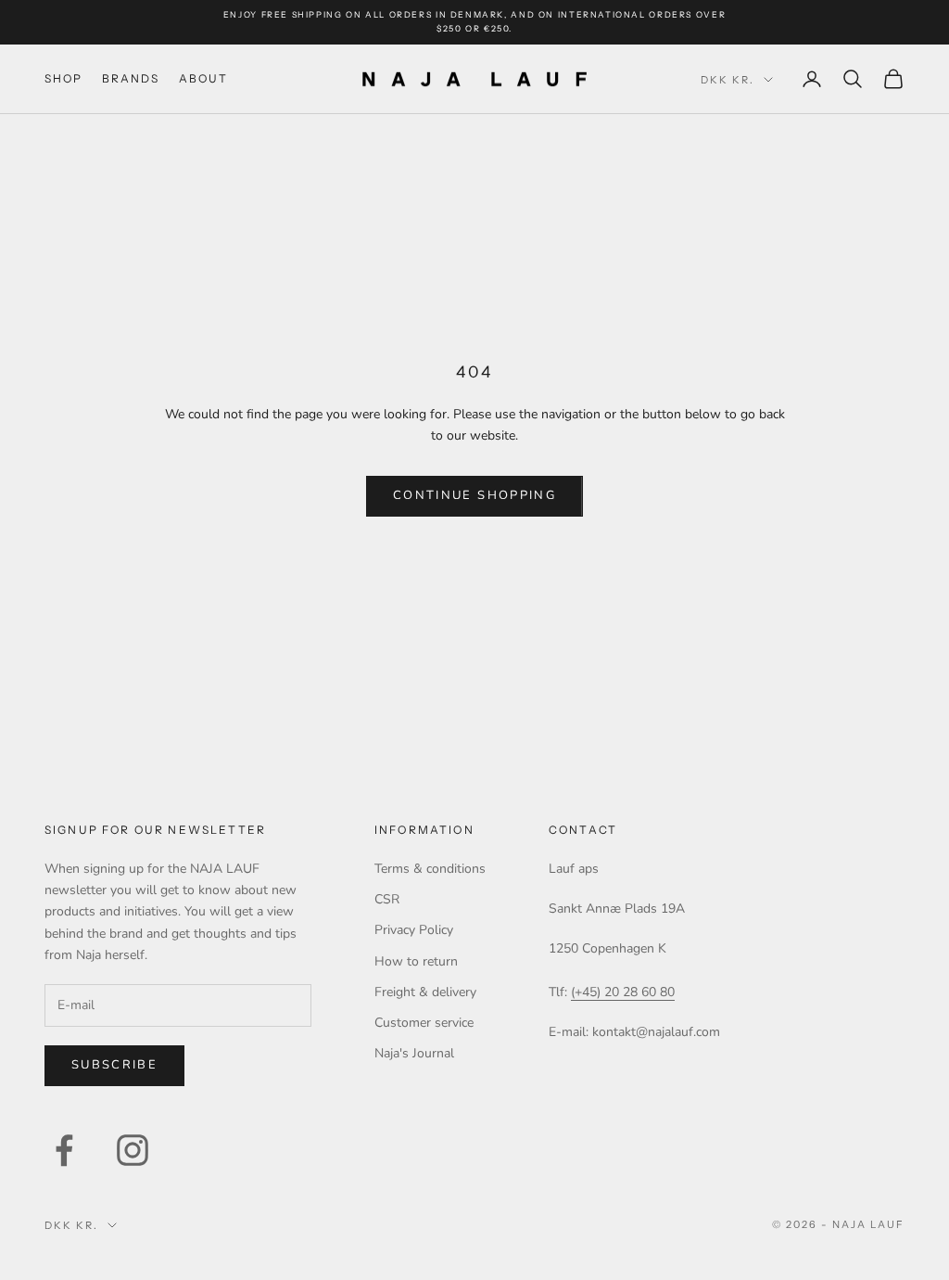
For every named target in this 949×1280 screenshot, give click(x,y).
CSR (386, 899)
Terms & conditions (430, 868)
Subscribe (114, 1064)
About (204, 78)
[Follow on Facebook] (63, 1150)
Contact (583, 830)
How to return (416, 961)
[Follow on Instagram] (132, 1150)
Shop (63, 78)
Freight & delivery (425, 992)
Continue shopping (474, 495)
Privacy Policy (413, 930)
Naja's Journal (414, 1053)
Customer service (424, 1022)
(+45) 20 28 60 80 (623, 992)
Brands (131, 78)
